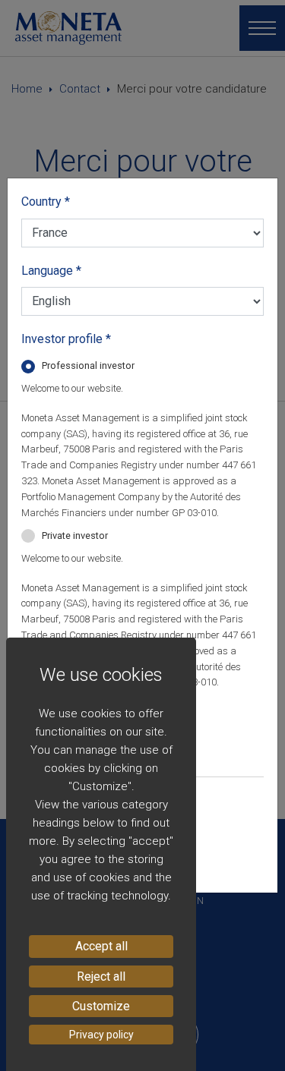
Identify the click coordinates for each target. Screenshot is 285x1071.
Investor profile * (66, 339)
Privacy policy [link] (101, 1034)
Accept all (101, 946)
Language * (51, 270)
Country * (45, 201)
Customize (101, 1006)
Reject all (101, 976)
